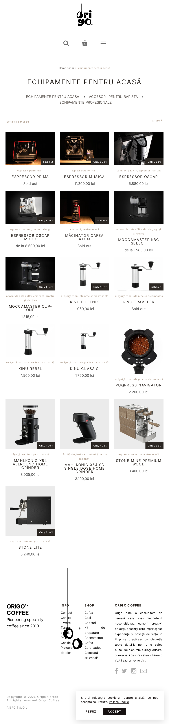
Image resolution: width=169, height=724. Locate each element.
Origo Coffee (48, 696)
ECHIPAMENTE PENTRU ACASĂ (52, 96)
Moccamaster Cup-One (30, 308)
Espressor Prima (30, 177)
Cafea (88, 612)
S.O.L (23, 707)
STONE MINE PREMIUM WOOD (139, 462)
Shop (71, 68)
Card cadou (92, 647)
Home (62, 68)
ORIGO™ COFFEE (25, 615)
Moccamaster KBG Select (138, 241)
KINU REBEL (30, 368)
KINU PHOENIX (84, 302)
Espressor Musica (84, 177)
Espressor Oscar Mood (30, 237)
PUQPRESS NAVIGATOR (139, 385)
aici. (143, 660)
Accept (114, 711)
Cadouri (90, 623)
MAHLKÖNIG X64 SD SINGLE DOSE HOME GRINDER (84, 468)
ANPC (11, 707)
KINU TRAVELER (138, 302)
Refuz (91, 711)
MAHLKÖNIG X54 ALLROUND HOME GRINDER (30, 464)
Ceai (87, 617)
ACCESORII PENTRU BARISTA (113, 96)
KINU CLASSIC (84, 368)
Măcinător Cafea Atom (84, 237)
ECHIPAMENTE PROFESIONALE (85, 102)
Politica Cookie (119, 702)
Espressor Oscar (138, 177)
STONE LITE (30, 547)
